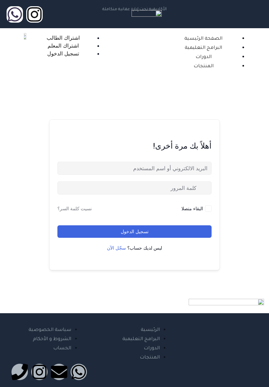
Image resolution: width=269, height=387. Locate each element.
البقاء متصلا (192, 208)
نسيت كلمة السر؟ (74, 208)
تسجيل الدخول (135, 231)
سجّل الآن (116, 248)
